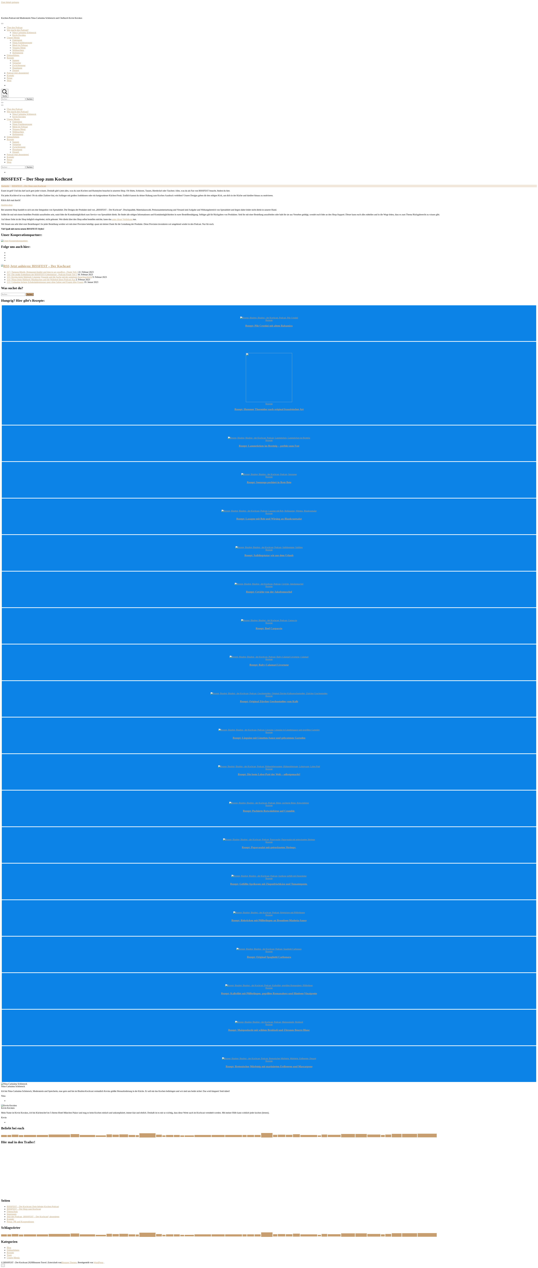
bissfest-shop (6, 205)
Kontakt (10, 75)
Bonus (21, 1136)
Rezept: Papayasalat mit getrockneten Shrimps (269, 847)
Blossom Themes (69, 1262)
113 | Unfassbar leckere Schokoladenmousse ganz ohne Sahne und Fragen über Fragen (45, 282)
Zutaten (397, 1135)
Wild (383, 1136)
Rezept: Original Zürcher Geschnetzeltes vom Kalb (269, 701)
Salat (275, 1136)
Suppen (15, 60)
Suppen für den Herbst (308, 1136)
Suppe (296, 1135)
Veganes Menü (18, 48)
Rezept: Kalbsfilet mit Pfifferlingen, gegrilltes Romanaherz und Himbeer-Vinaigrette (269, 993)
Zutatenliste (409, 1135)
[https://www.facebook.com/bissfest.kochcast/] (7, 255)
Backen (4, 1136)
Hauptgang (17, 68)
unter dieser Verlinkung (122, 219)
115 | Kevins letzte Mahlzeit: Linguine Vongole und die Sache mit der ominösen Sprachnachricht (49, 277)
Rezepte (10, 58)
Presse (9, 78)
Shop (9, 80)
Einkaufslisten (13, 55)
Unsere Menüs (13, 37)
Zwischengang (18, 65)
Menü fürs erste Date (202, 1136)
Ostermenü (17, 40)
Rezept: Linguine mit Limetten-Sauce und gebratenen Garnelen (269, 737)
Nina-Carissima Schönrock (24, 32)
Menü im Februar (20, 45)
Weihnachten (18, 50)
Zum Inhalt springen (10, 2)
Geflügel (132, 1136)
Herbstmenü (17, 53)
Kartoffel (169, 1136)
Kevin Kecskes (19, 35)
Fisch (109, 1135)
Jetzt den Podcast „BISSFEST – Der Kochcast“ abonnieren (33, 1216)
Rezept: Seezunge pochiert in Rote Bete (269, 482)
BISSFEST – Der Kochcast (25, 10)
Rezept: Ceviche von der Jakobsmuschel (269, 591)
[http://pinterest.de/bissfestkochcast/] (7, 258)
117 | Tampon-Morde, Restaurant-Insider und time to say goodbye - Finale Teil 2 (42, 272)
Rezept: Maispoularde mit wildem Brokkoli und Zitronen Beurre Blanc (269, 1030)
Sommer (281, 1136)
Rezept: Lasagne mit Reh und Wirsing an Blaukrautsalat (269, 518)
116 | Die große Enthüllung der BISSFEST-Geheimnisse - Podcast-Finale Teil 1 (42, 274)
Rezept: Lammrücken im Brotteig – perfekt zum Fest (269, 445)
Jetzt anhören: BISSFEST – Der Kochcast (40, 266)
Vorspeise (16, 63)
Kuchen (177, 1136)
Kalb (163, 1136)
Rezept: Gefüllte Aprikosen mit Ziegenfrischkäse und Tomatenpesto (269, 883)
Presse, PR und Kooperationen (20, 1221)
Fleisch (116, 1136)
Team (9, 1255)
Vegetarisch (348, 1135)
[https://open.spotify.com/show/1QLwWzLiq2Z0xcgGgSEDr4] (7, 260)
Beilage (15, 1136)
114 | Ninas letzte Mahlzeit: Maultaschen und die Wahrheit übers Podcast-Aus (41, 279)
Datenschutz (12, 1211)
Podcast (258, 1136)
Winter (388, 1136)
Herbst (159, 1136)
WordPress (98, 1262)
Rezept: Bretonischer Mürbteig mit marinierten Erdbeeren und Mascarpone (269, 1066)
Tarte (319, 1136)
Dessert (15, 70)
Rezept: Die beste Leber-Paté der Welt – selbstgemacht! (269, 774)
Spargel (289, 1136)
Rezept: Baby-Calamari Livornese (269, 664)
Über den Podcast (14, 27)
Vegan (324, 1136)
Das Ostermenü (42, 1136)
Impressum (11, 1214)
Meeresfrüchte (189, 1136)
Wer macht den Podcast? (17, 30)
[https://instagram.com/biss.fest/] (7, 252)
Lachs (182, 1136)
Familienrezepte (101, 1136)
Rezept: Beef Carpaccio (269, 628)
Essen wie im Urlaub (87, 1136)
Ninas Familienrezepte (22, 42)
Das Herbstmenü (30, 1136)
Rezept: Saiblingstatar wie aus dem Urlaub (269, 555)
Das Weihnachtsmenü (59, 1136)
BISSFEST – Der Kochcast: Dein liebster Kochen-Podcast (33, 1206)
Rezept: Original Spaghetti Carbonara (269, 957)
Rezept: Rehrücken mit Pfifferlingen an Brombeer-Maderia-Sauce (269, 920)
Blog (9, 1247)
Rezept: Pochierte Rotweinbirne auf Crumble (269, 810)
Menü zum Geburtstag (233, 1136)
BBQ (9, 1136)
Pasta (245, 1136)
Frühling (123, 1135)
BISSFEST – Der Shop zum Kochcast (24, 1209)
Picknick (250, 1136)
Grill (137, 1136)
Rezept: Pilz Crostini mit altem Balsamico (269, 325)
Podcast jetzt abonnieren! (18, 73)
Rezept (267, 1135)
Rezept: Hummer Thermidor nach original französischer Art (269, 409)
